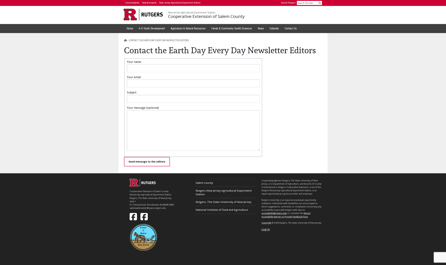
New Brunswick (149, 2)
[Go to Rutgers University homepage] (143, 14)
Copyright (266, 222)
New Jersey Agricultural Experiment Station (191, 12)
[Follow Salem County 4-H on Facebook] (144, 216)
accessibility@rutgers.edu (274, 213)
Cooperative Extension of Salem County (206, 16)
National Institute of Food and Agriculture (222, 209)
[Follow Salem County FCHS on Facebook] (134, 216)
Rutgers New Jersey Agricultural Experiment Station (224, 192)
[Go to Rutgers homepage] (143, 185)
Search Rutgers (288, 2)
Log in (266, 229)
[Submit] (319, 3)
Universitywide (132, 2)
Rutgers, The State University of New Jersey (223, 202)
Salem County (204, 182)
